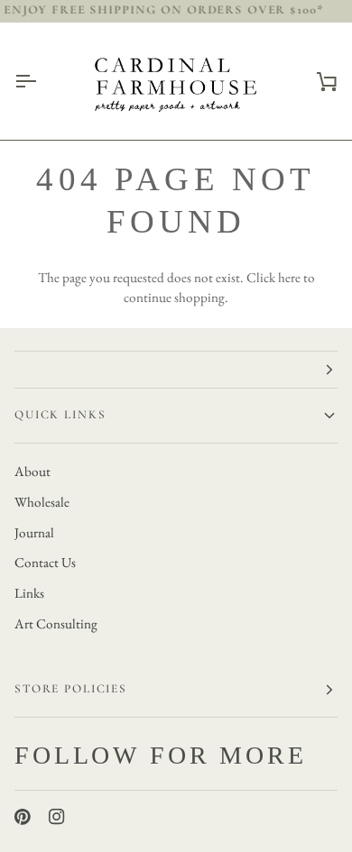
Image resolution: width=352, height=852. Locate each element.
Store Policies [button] (70, 689)
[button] (176, 370)
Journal (34, 533)
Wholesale (41, 502)
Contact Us (45, 563)
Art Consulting (55, 624)
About (32, 472)
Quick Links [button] (60, 415)
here (289, 278)
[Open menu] (41, 81)
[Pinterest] (22, 817)
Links (29, 593)
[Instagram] (57, 817)
